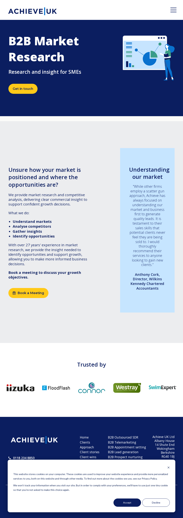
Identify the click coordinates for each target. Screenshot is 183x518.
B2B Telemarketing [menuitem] (122, 442)
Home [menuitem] (84, 437)
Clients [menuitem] (85, 442)
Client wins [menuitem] (88, 457)
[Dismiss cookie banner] (168, 467)
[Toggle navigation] (173, 10)
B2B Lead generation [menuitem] (123, 452)
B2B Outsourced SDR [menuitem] (123, 437)
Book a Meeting (31, 293)
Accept (127, 502)
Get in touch (23, 89)
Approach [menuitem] (87, 447)
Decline (156, 502)
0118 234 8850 (23, 458)
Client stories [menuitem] (89, 452)
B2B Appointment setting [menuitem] (127, 447)
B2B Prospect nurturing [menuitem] (125, 457)
